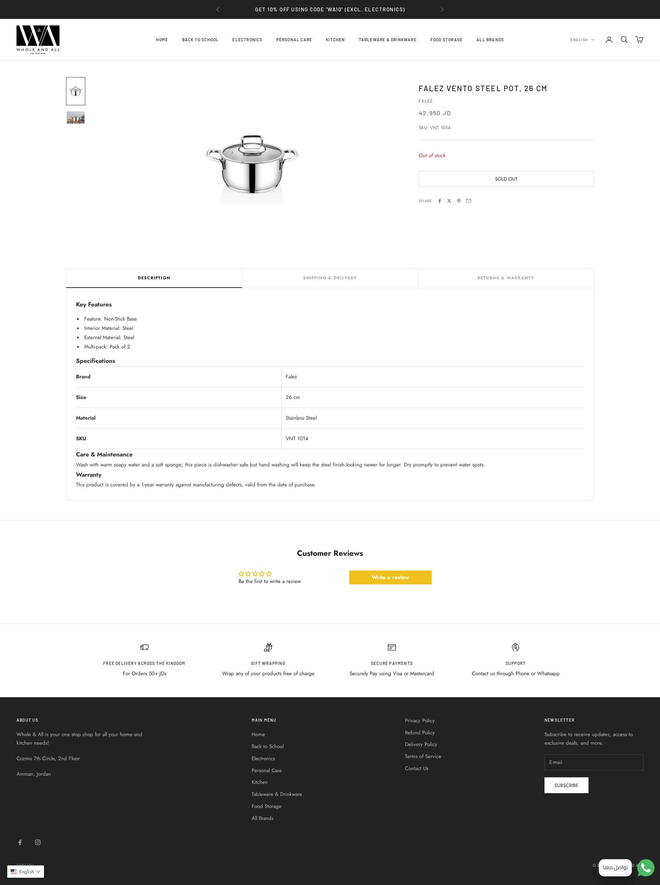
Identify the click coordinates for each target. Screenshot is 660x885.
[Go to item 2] (75, 118)
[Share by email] (468, 201)
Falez (426, 100)
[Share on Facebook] (439, 201)
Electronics (247, 39)
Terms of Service (423, 756)
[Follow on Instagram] (37, 842)
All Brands (490, 39)
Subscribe (566, 785)
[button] (25, 871)
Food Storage (446, 39)
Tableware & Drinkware (388, 39)
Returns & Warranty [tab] (506, 278)
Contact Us (416, 768)
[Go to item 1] (75, 91)
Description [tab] (154, 278)
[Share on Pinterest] (459, 201)
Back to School (200, 39)
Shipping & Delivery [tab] (330, 278)
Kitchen (335, 39)
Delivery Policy (421, 744)
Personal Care (294, 39)
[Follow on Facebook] (19, 842)
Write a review (390, 577)
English (579, 39)
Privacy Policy (420, 720)
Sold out (506, 178)
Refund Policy (420, 732)
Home (162, 39)
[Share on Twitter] (449, 201)
